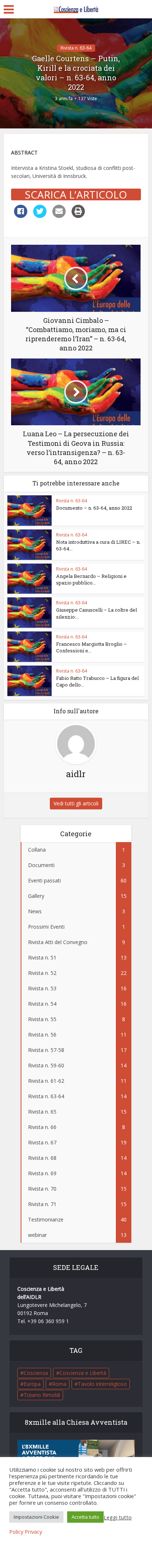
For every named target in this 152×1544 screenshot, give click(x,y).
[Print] (78, 216)
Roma (59, 1383)
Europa (32, 1383)
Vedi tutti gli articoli (76, 803)
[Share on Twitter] (39, 216)
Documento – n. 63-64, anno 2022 (94, 508)
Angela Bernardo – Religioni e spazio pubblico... (91, 579)
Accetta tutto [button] (85, 1517)
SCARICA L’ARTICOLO (76, 194)
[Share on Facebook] (20, 216)
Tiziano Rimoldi (42, 1394)
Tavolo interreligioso (102, 1383)
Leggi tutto (118, 1517)
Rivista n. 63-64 (76, 48)
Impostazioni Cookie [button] (36, 1517)
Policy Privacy (25, 1531)
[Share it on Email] (59, 216)
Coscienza (36, 1372)
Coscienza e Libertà (82, 1372)
